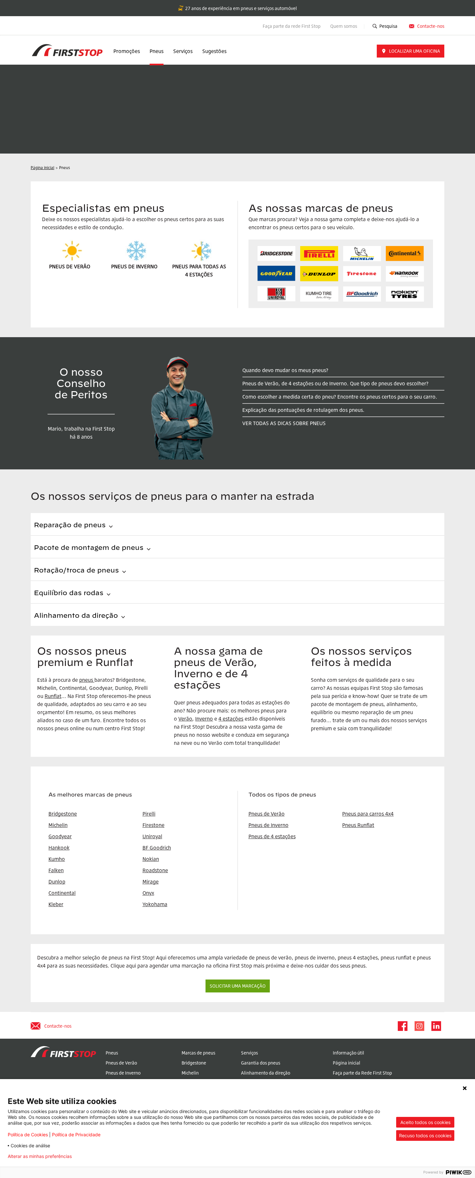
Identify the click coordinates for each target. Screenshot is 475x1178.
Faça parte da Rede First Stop (362, 1073)
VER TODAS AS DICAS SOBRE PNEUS (284, 423)
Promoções (126, 51)
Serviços (183, 51)
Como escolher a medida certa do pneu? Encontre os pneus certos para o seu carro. (339, 396)
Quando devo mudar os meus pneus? (285, 370)
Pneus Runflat (358, 825)
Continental (62, 893)
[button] (410, 51)
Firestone (153, 825)
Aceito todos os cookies (425, 1122)
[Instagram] (419, 1026)
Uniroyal (152, 836)
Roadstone (155, 870)
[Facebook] (402, 1026)
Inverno (204, 718)
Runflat (53, 696)
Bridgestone (194, 1063)
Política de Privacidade (76, 1134)
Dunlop (56, 881)
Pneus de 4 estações (272, 836)
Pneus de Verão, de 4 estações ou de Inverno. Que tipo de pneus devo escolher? (335, 383)
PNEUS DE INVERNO (134, 266)
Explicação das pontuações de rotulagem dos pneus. (303, 410)
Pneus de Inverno (268, 825)
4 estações (230, 718)
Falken (56, 870)
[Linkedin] (436, 1026)
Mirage (150, 881)
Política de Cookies (28, 1134)
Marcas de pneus (198, 1052)
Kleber (55, 904)
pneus (86, 680)
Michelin (190, 1073)
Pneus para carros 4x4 (368, 813)
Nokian (150, 859)
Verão (185, 718)
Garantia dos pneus (260, 1063)
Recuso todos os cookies (425, 1135)
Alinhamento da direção (265, 1073)
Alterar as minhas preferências (40, 1156)
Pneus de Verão (266, 813)
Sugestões (214, 51)
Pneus (157, 51)
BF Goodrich (156, 847)
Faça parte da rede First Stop (292, 26)
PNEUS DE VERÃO (69, 266)
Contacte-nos (430, 26)
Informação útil (348, 1052)
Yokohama (154, 904)
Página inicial (346, 1063)
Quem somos (344, 26)
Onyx (148, 893)
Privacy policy (97, 1156)
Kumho (56, 859)
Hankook (58, 847)
